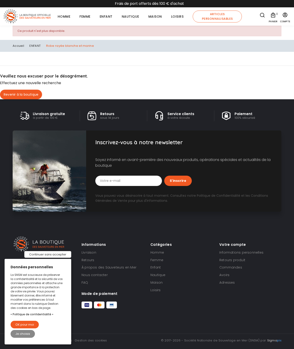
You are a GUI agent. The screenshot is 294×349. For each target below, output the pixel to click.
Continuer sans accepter (47, 254)
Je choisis (22, 334)
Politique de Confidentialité (218, 195)
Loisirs (155, 290)
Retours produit (232, 260)
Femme (156, 260)
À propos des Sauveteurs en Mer (109, 267)
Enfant (155, 267)
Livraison (89, 252)
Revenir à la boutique (21, 94)
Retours (88, 260)
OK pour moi (24, 325)
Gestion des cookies (91, 340)
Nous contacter (95, 275)
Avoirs (224, 275)
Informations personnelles (241, 252)
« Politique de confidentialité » (32, 314)
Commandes (230, 267)
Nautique (158, 275)
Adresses (227, 282)
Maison (156, 282)
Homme (157, 252)
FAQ (85, 282)
